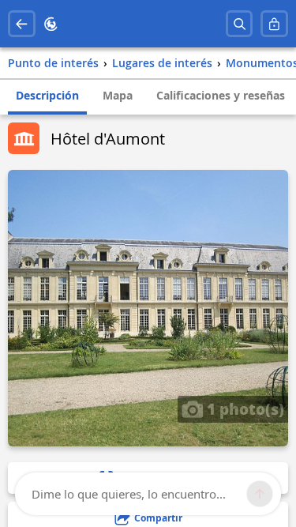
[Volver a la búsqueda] (22, 24)
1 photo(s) (243, 408)
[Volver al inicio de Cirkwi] (50, 24)
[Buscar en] (239, 24)
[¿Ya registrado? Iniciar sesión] (274, 24)
